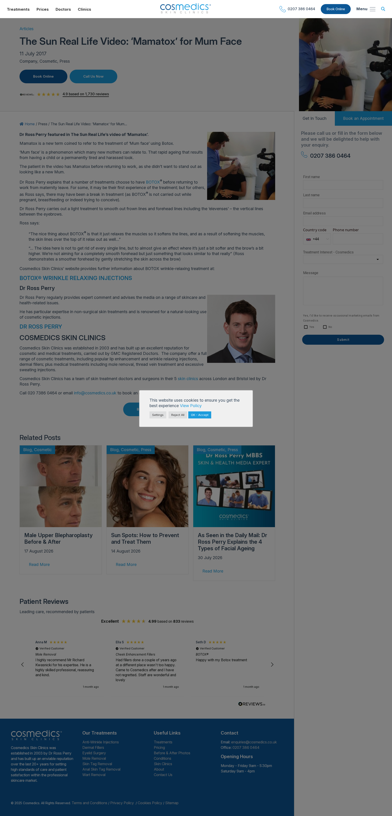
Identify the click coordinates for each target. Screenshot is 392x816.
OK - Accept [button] (199, 415)
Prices (43, 9)
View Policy (191, 405)
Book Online (335, 9)
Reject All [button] (177, 415)
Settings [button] (158, 415)
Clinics (84, 9)
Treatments (18, 9)
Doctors (63, 9)
